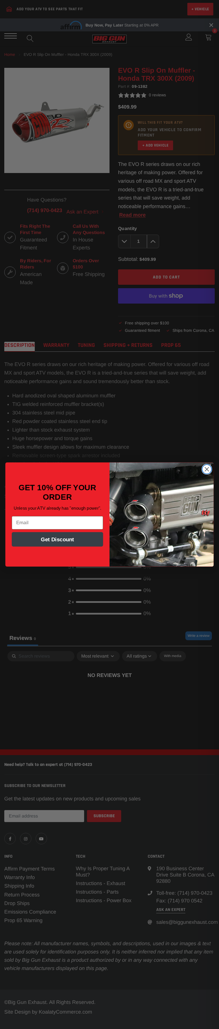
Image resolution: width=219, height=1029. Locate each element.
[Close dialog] (207, 469)
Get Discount (57, 539)
